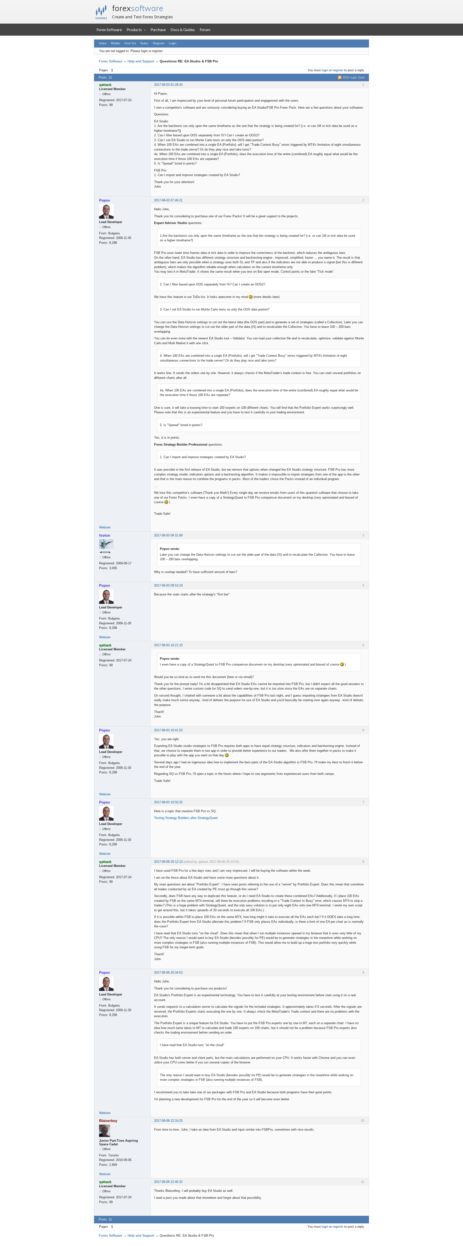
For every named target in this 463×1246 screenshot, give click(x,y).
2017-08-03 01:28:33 (168, 84)
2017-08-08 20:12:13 (168, 862)
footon (104, 535)
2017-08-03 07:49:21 (168, 200)
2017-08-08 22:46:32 (168, 1182)
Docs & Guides (182, 29)
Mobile (115, 43)
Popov (104, 200)
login (325, 70)
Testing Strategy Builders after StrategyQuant (186, 818)
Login (172, 43)
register (338, 70)
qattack (105, 85)
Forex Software (109, 29)
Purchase (158, 29)
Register (158, 43)
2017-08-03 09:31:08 (168, 535)
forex (137, 8)
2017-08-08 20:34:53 (168, 972)
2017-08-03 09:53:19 (168, 585)
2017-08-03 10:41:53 (168, 730)
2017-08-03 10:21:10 (168, 645)
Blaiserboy (108, 1121)
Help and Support (141, 61)
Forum (205, 29)
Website (104, 527)
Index (103, 43)
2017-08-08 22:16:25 (168, 1120)
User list (130, 43)
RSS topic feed (353, 77)
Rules (144, 43)
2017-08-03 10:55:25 (168, 802)
